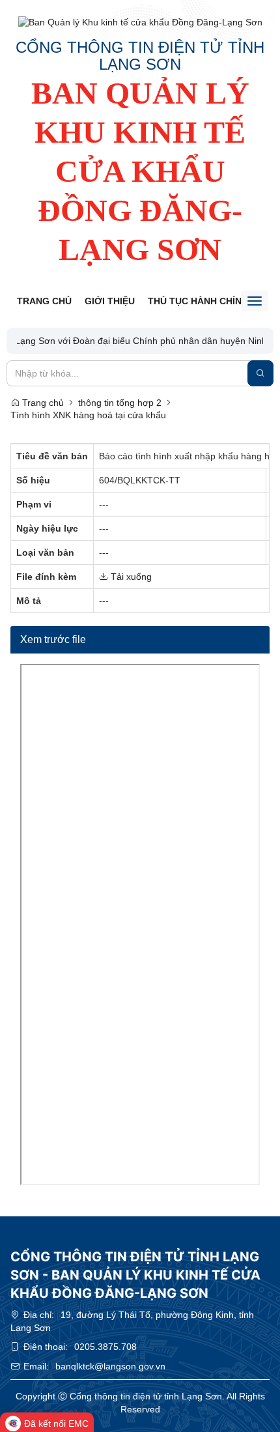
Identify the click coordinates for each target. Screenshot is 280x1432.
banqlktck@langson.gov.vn (110, 1366)
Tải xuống (130, 576)
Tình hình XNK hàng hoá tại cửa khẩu (88, 415)
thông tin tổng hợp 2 (119, 402)
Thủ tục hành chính (198, 301)
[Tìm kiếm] (260, 373)
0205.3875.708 (105, 1346)
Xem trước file (53, 639)
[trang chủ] (140, 22)
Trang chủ (44, 301)
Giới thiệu (110, 301)
